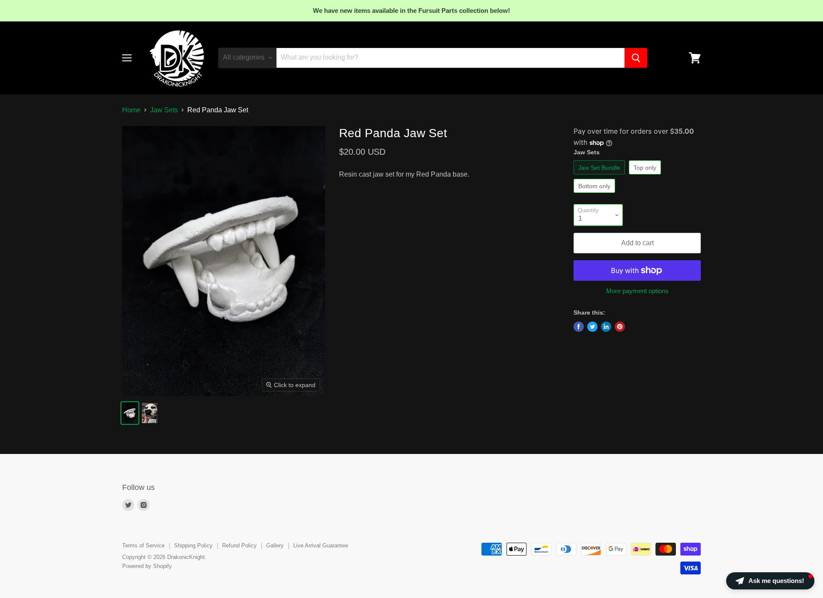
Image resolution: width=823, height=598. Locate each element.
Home (131, 110)
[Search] (636, 58)
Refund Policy (239, 545)
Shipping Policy (193, 545)
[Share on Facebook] (579, 327)
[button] (770, 580)
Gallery (275, 545)
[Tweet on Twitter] (592, 327)
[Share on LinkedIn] (606, 327)
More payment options (637, 290)
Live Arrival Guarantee (320, 545)
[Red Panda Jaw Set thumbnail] (129, 413)
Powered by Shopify (147, 566)
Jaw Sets (164, 110)
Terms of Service (143, 545)
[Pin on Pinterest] (620, 327)
